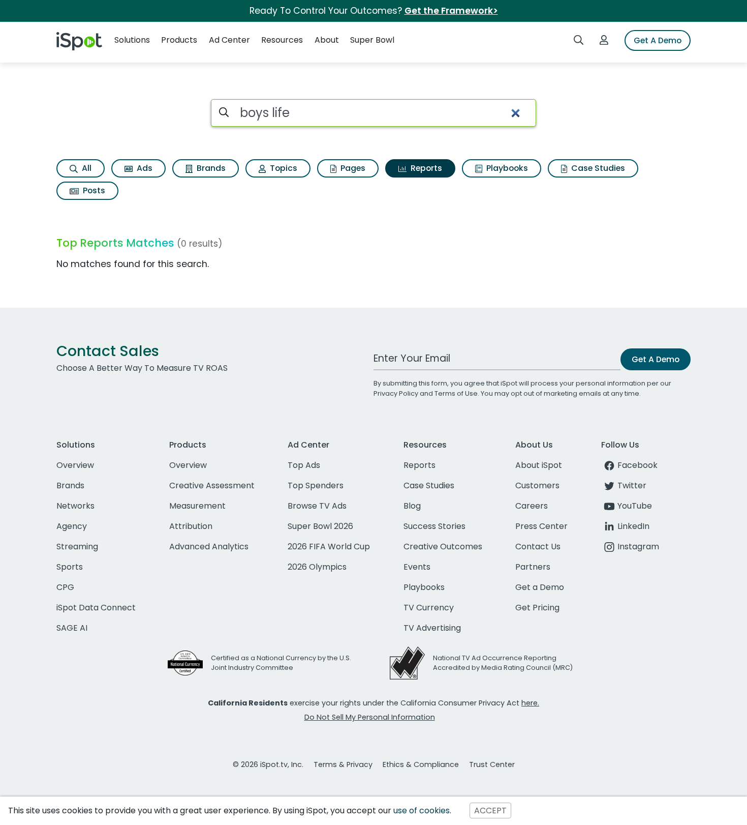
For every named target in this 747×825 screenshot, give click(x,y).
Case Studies (597, 168)
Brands (210, 168)
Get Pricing (537, 607)
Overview (75, 465)
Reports (425, 168)
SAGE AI (71, 628)
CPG (65, 587)
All (85, 168)
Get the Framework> (451, 11)
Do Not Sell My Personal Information (369, 717)
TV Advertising (432, 628)
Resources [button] (282, 40)
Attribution (190, 526)
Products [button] (179, 40)
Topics (282, 168)
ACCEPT (490, 810)
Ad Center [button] (229, 40)
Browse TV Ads (317, 506)
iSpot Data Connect (96, 607)
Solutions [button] (132, 40)
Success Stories (434, 526)
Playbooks (506, 168)
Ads (143, 168)
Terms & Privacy (343, 764)
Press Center (541, 526)
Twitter (631, 485)
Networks (75, 506)
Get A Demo (657, 40)
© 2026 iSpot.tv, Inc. (268, 764)
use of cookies (421, 810)
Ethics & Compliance (421, 764)
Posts (93, 190)
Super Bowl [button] (372, 40)
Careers (531, 506)
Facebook (637, 465)
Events (416, 567)
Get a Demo (539, 587)
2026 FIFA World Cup (329, 546)
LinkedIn (633, 526)
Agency (71, 526)
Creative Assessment (212, 485)
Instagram (638, 546)
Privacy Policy (396, 393)
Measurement (197, 506)
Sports (69, 567)
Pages (351, 168)
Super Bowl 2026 (320, 526)
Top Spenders (316, 485)
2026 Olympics (317, 567)
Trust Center (492, 764)
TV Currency (428, 607)
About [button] (327, 40)
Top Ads (304, 465)
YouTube (634, 506)
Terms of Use (456, 393)
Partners (532, 567)
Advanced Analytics (208, 546)
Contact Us (538, 546)
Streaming (77, 546)
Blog (412, 506)
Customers (537, 485)
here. (530, 703)
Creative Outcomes (442, 546)
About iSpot (538, 465)
